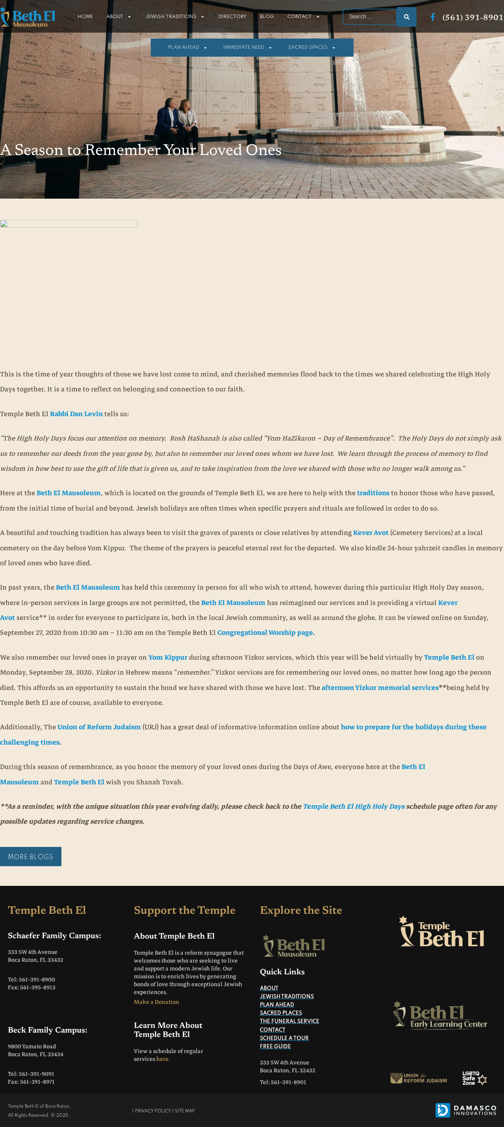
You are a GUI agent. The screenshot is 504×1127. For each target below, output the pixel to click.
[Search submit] (407, 17)
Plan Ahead (183, 47)
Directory (232, 17)
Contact (299, 17)
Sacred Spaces (308, 47)
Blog (267, 17)
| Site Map (183, 1111)
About (114, 17)
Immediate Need (243, 47)
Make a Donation (156, 1002)
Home (85, 17)
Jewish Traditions (170, 17)
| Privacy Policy (151, 1111)
